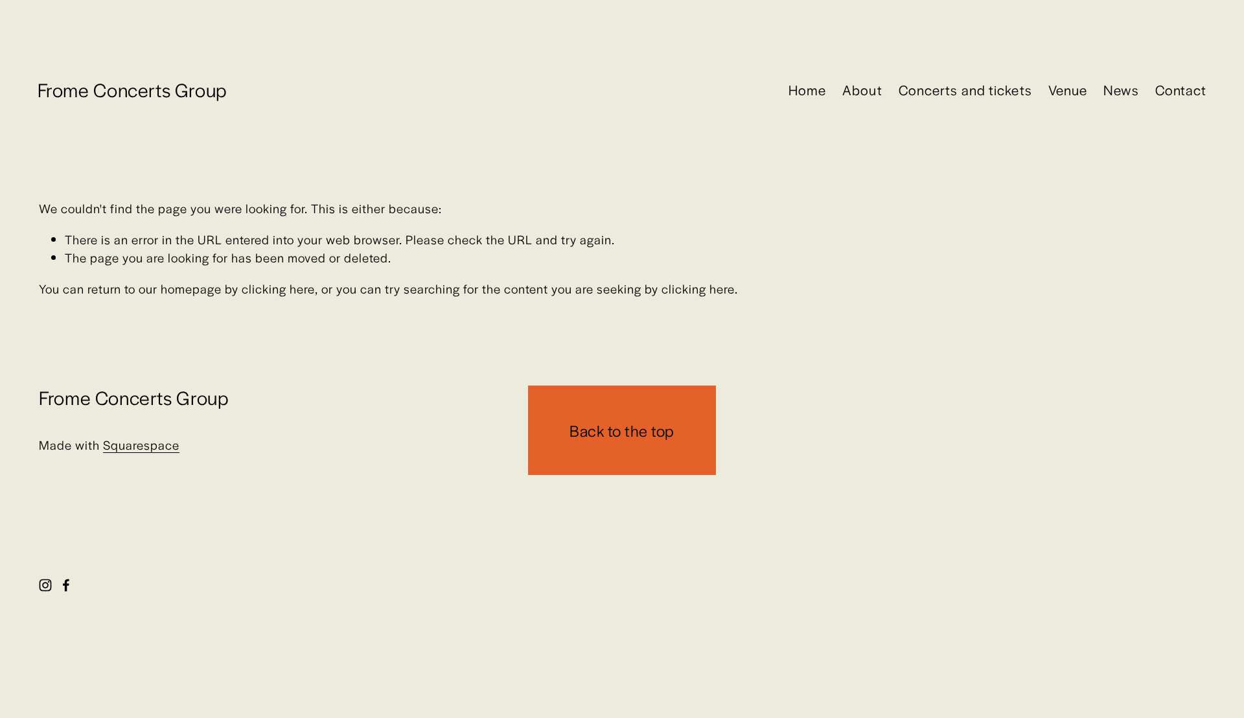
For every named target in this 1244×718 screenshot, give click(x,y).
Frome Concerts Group (132, 89)
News (1120, 89)
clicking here (278, 288)
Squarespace (141, 445)
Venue (1068, 89)
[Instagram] (45, 585)
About (862, 89)
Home (807, 89)
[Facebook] (66, 585)
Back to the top (622, 430)
